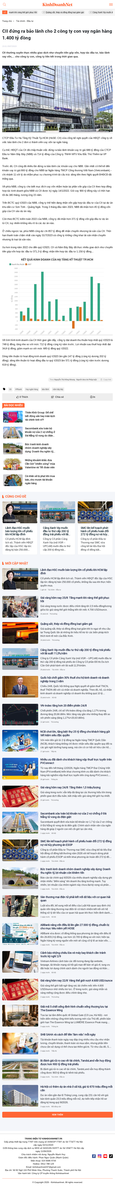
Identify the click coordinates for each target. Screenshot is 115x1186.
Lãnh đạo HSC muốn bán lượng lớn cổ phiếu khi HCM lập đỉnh (19, 531)
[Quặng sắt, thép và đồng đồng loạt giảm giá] (20, 633)
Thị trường (53, 614)
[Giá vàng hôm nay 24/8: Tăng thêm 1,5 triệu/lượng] (20, 796)
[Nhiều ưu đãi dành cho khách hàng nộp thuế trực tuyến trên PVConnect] (20, 768)
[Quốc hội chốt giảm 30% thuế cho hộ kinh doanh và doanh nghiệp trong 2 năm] (20, 687)
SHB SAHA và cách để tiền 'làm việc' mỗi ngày (68, 1034)
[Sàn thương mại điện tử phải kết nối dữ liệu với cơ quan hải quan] (20, 906)
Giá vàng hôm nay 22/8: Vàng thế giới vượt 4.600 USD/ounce (76, 980)
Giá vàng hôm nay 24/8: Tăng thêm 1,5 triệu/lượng (70, 787)
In (94, 397)
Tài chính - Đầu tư (11, 520)
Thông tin (54, 779)
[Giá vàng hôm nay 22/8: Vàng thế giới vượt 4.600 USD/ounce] (20, 989)
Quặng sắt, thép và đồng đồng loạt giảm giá (48, 12)
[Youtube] (105, 1156)
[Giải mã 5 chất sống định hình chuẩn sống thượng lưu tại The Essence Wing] (20, 1015)
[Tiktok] (111, 1156)
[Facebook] (94, 1156)
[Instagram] (99, 1156)
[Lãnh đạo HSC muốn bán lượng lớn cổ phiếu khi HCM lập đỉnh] (19, 512)
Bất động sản (56, 1106)
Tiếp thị (53, 751)
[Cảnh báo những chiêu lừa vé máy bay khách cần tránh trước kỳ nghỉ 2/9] (20, 962)
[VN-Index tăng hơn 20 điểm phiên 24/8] (20, 714)
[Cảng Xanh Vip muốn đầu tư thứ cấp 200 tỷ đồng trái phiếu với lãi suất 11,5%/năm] (57, 512)
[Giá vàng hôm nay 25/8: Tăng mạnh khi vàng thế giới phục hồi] (20, 607)
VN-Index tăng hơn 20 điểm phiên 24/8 (63, 705)
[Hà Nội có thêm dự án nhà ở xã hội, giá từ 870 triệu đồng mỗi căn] (20, 1096)
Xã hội (54, 697)
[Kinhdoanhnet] (57, 4)
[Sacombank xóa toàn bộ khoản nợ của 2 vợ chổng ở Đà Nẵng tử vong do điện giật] (20, 822)
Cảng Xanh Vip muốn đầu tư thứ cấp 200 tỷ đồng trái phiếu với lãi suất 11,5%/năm (56, 531)
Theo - (80, 380)
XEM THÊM (57, 1114)
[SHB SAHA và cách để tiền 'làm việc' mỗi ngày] (20, 1043)
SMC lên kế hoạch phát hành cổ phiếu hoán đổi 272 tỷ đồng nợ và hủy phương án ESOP (95, 531)
